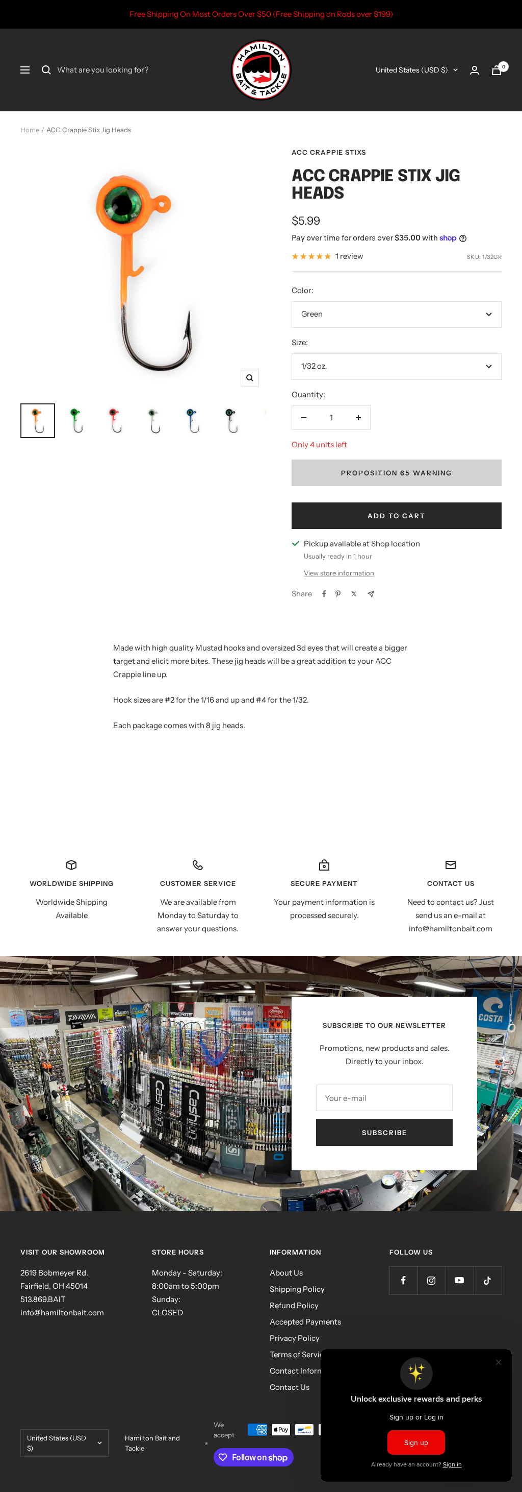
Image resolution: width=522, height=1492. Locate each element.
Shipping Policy (297, 1289)
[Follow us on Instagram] (431, 1280)
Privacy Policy (295, 1338)
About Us (286, 1273)
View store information (339, 573)
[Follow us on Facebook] (403, 1280)
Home (29, 130)
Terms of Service (299, 1354)
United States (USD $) (412, 70)
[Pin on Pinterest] (338, 593)
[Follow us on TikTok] (488, 1280)
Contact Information (306, 1371)
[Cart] (496, 70)
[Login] (474, 70)
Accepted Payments (305, 1322)
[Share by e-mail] (371, 594)
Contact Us (289, 1387)
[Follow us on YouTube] (460, 1280)
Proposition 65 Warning (396, 473)
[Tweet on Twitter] (354, 593)
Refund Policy (294, 1305)
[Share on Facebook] (324, 593)
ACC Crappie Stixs (329, 152)
